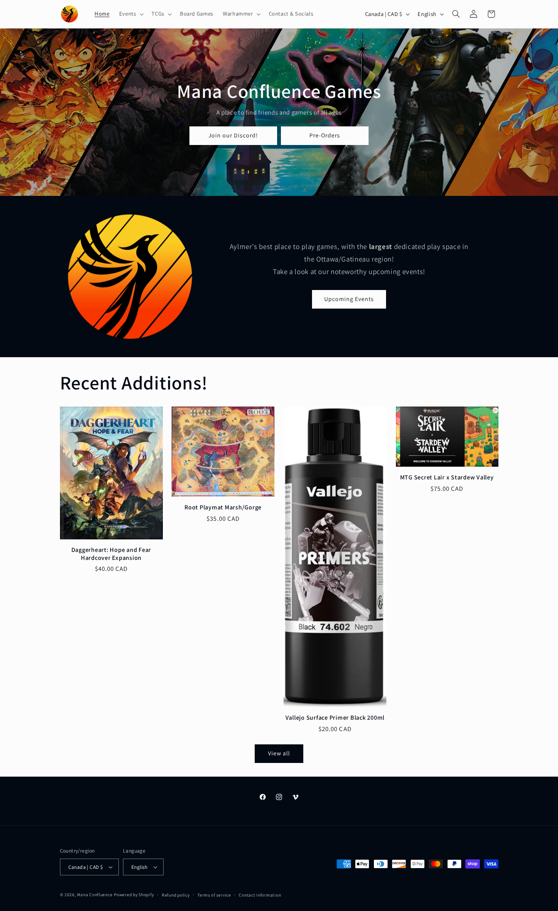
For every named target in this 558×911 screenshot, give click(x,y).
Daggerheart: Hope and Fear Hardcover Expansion (111, 553)
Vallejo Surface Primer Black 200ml (335, 717)
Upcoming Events (349, 299)
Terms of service (214, 895)
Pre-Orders (324, 135)
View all (279, 753)
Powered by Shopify (134, 894)
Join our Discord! (233, 135)
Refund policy (176, 895)
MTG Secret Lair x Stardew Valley (447, 477)
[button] (130, 14)
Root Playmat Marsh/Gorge (223, 507)
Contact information (260, 895)
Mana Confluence (94, 894)
